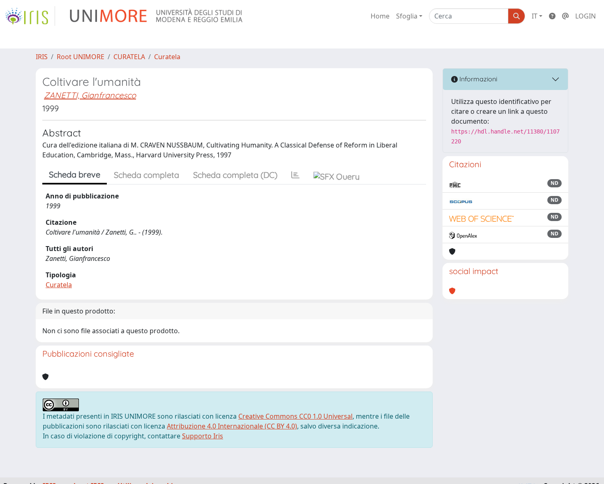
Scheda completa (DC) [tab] (235, 175)
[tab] (295, 175)
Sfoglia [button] (406, 16)
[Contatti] (565, 16)
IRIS (42, 56)
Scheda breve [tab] (74, 174)
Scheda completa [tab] (146, 175)
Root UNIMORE (80, 56)
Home (380, 16)
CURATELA (129, 56)
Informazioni (477, 79)
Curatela (167, 56)
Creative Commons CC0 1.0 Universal (295, 416)
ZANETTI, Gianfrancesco (90, 95)
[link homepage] (30, 16)
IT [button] (534, 16)
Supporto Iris (202, 435)
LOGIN (585, 16)
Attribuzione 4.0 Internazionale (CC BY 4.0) (232, 426)
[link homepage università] (157, 16)
